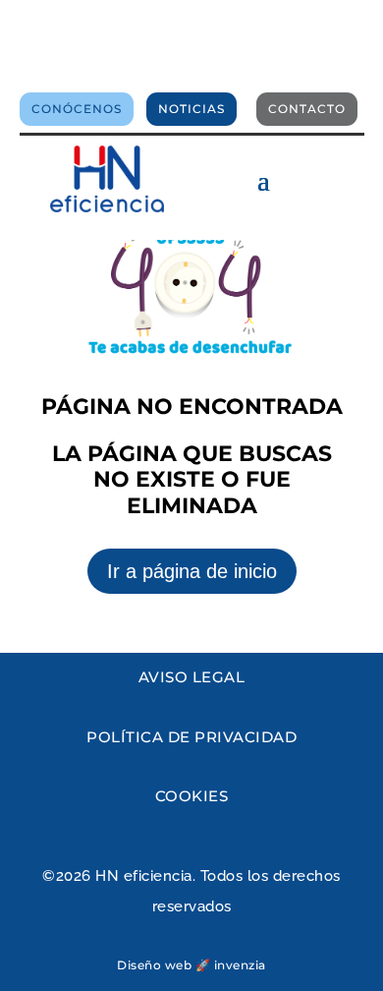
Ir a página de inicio (192, 571)
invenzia (240, 965)
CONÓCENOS (76, 108)
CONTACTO (307, 108)
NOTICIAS (191, 108)
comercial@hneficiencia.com (191, 62)
